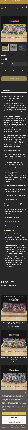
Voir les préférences (14, 422)
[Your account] (22, 8)
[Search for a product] (6, 8)
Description (6, 90)
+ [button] (22, 70)
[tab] (14, 91)
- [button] (5, 70)
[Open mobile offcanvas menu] (2, 8)
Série (3, 64)
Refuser (14, 418)
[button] (25, 392)
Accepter (14, 413)
